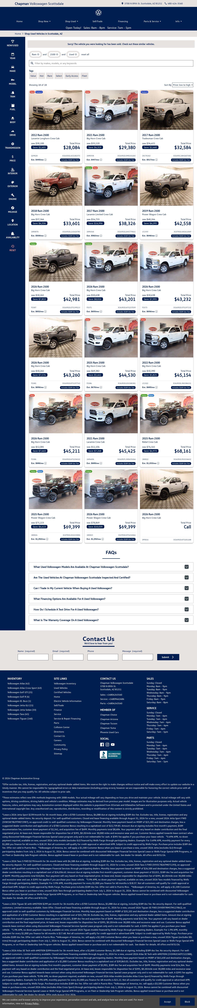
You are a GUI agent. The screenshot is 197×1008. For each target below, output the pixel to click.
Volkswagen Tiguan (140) (19, 718)
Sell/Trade (97, 21)
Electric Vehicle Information (67, 701)
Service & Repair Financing (67, 718)
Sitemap (58, 753)
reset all (85, 54)
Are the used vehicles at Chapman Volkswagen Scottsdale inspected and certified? (82, 577)
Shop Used (70, 21)
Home (19, 21)
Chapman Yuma (108, 727)
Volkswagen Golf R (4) (18, 696)
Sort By (167, 84)
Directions (59, 731)
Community (60, 744)
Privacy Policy (61, 749)
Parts (56, 722)
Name (26, 651)
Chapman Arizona (109, 719)
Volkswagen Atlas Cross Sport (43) (24, 687)
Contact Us (59, 736)
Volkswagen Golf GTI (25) (19, 692)
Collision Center (62, 727)
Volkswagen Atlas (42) (18, 683)
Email (61, 651)
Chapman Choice (108, 714)
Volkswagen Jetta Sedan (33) (21, 709)
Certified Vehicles (62, 692)
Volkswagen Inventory (65, 683)
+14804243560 (114, 694)
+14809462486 (116, 699)
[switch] (33, 76)
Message (132, 651)
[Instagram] (107, 744)
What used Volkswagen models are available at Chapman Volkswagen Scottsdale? (81, 566)
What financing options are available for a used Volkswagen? (69, 598)
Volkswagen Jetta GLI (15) (20, 705)
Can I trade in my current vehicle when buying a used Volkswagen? (73, 588)
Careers (57, 740)
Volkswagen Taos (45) (18, 714)
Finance (58, 709)
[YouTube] (112, 744)
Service (57, 714)
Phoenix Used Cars (109, 732)
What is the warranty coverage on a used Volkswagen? (66, 620)
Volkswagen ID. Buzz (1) (19, 701)
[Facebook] (102, 744)
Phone (91, 651)
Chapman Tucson (108, 723)
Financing (123, 21)
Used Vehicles (60, 687)
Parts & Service (151, 21)
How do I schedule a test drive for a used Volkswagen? (66, 609)
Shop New (43, 21)
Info (178, 21)
